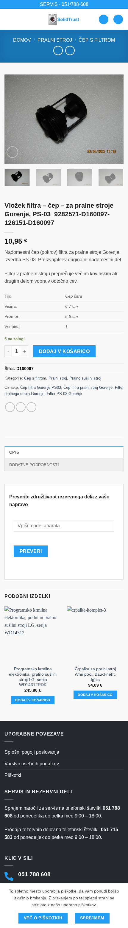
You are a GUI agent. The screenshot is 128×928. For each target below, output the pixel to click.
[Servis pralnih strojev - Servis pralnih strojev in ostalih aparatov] (64, 19)
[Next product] (58, 50)
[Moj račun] (103, 19)
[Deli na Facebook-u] (10, 407)
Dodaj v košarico (64, 351)
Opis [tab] (14, 452)
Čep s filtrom (97, 40)
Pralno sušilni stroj (85, 378)
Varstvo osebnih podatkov (31, 763)
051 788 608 (34, 874)
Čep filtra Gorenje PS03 (40, 387)
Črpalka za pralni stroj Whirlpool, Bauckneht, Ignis (95, 674)
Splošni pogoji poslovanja (31, 752)
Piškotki (12, 775)
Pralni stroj (55, 40)
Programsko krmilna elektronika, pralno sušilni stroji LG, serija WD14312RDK (33, 677)
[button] (8, 19)
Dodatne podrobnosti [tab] (34, 465)
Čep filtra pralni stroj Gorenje (88, 387)
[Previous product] (69, 50)
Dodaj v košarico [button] (32, 700)
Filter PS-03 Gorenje (64, 393)
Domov (22, 40)
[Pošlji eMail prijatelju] (21, 407)
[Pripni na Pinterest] (31, 407)
